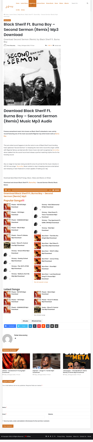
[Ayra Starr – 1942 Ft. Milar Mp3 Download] (37, 253)
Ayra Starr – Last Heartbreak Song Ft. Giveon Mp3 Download (51, 276)
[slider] (57, 190)
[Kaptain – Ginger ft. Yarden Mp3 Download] (46, 361)
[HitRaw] (9, 6)
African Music (41, 3)
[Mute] (53, 190)
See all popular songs (41, 282)
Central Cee (37, 321)
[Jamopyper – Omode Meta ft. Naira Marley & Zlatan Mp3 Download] (77, 361)
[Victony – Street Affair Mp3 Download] (7, 253)
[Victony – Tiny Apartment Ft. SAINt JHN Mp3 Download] (37, 222)
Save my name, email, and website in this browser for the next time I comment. (27, 421)
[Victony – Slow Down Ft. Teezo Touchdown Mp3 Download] (37, 214)
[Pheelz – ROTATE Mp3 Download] (7, 206)
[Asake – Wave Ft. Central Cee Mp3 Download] (7, 245)
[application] (32, 190)
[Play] (6, 190)
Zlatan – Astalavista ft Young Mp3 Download (13, 371)
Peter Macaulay (11, 45)
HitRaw (29, 436)
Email (4, 414)
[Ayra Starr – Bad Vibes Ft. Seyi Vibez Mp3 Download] (37, 245)
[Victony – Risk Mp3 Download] (37, 230)
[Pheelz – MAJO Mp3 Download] (7, 230)
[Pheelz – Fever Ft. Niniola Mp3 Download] (7, 237)
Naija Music (32, 3)
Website (50, 414)
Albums (66, 3)
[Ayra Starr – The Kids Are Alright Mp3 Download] (37, 237)
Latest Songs (12, 289)
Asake (26, 321)
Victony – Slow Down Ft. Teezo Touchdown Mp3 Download (49, 214)
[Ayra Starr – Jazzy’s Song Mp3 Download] (37, 261)
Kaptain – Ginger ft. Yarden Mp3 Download (43, 371)
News (56, 3)
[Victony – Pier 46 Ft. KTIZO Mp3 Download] (7, 268)
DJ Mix (18, 10)
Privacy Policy (61, 436)
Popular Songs (14, 200)
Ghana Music (49, 3)
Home (17, 3)
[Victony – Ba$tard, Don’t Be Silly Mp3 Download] (7, 276)
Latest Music (24, 3)
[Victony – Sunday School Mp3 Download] (7, 260)
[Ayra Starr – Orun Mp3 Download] (37, 268)
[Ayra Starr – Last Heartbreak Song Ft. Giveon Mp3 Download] (37, 276)
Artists (23, 10)
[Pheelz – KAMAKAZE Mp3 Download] (7, 222)
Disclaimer (69, 436)
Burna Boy (56, 150)
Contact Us (83, 436)
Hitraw (89, 436)
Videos (61, 3)
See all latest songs (39, 315)
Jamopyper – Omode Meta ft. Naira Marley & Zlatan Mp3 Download (75, 371)
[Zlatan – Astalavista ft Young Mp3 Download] (16, 361)
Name (4, 407)
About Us (76, 436)
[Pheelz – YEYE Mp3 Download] (7, 214)
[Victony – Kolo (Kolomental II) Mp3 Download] (37, 206)
